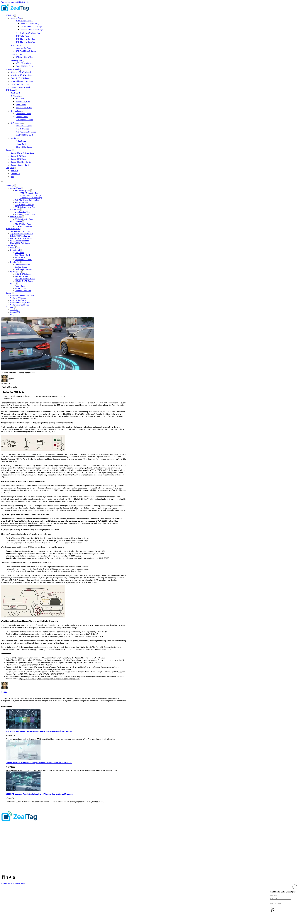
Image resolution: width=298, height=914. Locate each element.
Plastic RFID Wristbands (20, 87)
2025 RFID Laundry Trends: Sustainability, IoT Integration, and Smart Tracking (39, 794)
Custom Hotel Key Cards (21, 162)
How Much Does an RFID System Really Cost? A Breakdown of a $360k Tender (39, 731)
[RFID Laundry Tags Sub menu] (32, 21)
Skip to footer (24, 2)
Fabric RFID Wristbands (20, 78)
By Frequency (16, 123)
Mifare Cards (21, 144)
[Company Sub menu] (14, 168)
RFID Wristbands (13, 69)
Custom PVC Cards (18, 156)
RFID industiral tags (102, 580)
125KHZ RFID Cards (24, 126)
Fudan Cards (21, 141)
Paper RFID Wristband (20, 84)
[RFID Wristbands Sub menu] (20, 69)
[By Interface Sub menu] (22, 111)
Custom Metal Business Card (22, 153)
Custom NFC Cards (18, 159)
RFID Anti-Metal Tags (24, 57)
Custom (9, 150)
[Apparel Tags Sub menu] (22, 18)
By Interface (16, 111)
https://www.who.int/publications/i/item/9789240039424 (30, 665)
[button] (64, 387)
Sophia (4, 692)
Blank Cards (15, 93)
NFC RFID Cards (22, 129)
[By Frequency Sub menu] (23, 123)
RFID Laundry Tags (23, 21)
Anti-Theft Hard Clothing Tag (28, 33)
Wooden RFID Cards (24, 107)
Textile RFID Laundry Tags (31, 26)
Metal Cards (21, 104)
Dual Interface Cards (24, 120)
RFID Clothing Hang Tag (25, 42)
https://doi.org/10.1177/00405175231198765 (46, 674)
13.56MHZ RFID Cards (25, 135)
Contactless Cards (23, 113)
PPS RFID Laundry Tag (30, 23)
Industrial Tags (17, 54)
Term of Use (12, 883)
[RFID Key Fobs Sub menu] (23, 221)
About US (14, 170)
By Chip (14, 138)
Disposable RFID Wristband (22, 81)
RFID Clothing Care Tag (25, 39)
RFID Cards (10, 90)
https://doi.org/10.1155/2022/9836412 (57, 669)
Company (10, 167)
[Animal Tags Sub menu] (21, 209)
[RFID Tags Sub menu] (15, 15)
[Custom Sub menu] (13, 150)
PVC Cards (20, 98)
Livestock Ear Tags (23, 48)
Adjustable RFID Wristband (22, 75)
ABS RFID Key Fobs (23, 63)
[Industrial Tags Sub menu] (23, 216)
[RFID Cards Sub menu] (16, 90)
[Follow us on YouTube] (14, 877)
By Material (15, 96)
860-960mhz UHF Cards (26, 132)
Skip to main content (9, 2)
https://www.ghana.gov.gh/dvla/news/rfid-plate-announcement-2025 (95, 660)
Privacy (4, 883)
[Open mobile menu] (2, 181)
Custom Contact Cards (20, 165)
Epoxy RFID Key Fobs (24, 66)
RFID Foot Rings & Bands (26, 51)
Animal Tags (16, 45)
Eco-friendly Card (23, 101)
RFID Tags (10, 15)
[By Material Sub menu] (21, 96)
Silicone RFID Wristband (21, 72)
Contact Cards (22, 116)
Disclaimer (21, 883)
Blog (12, 176)
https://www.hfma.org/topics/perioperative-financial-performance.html (49, 679)
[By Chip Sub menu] (17, 283)
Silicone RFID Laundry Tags (32, 29)
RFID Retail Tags (22, 36)
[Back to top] (291, 909)
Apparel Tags (16, 18)
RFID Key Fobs (16, 60)
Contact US (15, 173)
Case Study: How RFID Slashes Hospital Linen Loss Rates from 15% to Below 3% (39, 762)
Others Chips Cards (24, 147)
